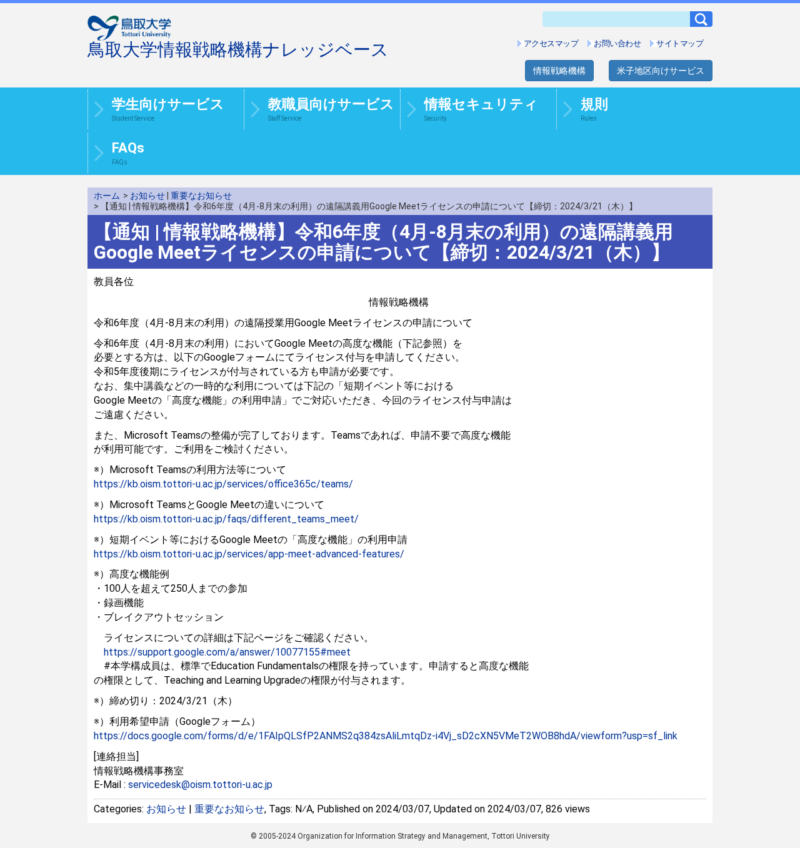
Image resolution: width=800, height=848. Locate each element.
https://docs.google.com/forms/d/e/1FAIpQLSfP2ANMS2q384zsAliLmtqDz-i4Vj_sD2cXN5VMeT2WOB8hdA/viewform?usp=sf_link (386, 736)
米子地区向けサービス (660, 71)
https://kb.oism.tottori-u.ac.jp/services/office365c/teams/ (223, 484)
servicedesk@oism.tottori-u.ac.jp (200, 785)
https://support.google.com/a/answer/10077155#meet (227, 652)
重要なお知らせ (201, 196)
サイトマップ (679, 43)
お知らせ (147, 196)
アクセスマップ (551, 43)
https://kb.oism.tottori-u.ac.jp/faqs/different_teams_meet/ (226, 519)
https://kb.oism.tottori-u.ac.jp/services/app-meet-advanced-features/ (249, 554)
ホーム (107, 196)
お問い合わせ (617, 43)
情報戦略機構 (559, 71)
